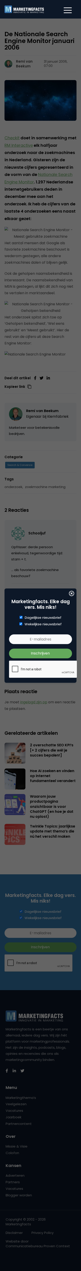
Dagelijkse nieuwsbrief (43, 618)
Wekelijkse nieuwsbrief (43, 624)
